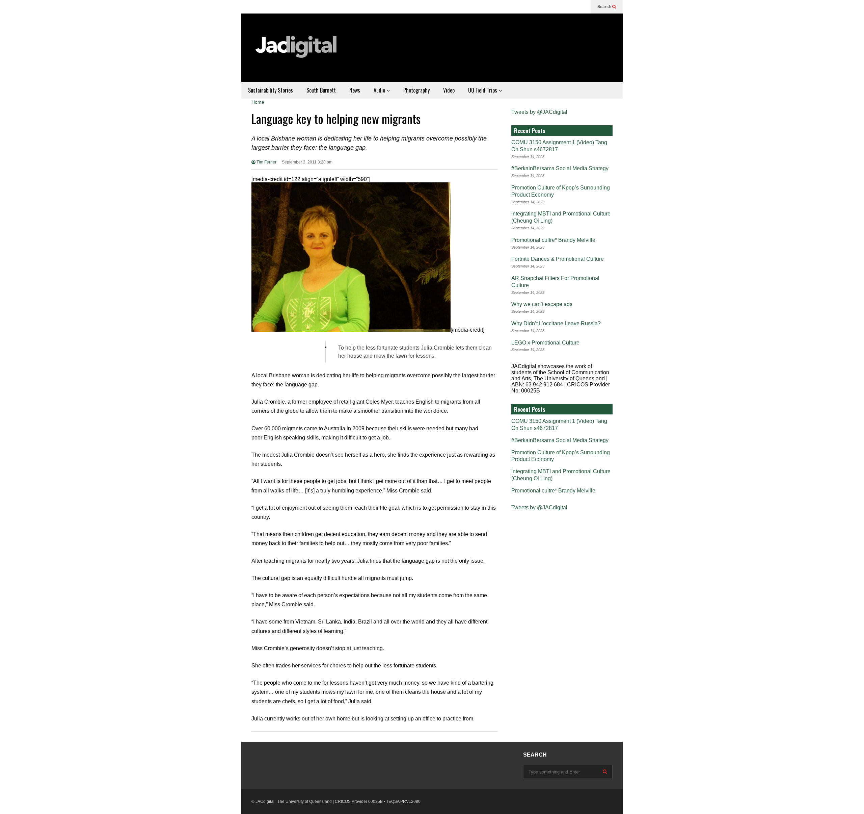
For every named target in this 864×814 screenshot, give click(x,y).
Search (604, 6)
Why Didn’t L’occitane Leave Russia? (556, 323)
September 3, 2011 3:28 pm (307, 162)
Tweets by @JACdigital (539, 112)
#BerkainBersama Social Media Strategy (560, 168)
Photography (416, 90)
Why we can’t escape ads (541, 304)
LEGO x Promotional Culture (545, 343)
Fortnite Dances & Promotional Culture (557, 259)
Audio (380, 90)
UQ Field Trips (483, 90)
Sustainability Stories (270, 90)
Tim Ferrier (265, 162)
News (354, 90)
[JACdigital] (297, 51)
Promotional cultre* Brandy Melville (553, 240)
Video (449, 90)
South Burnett (321, 90)
